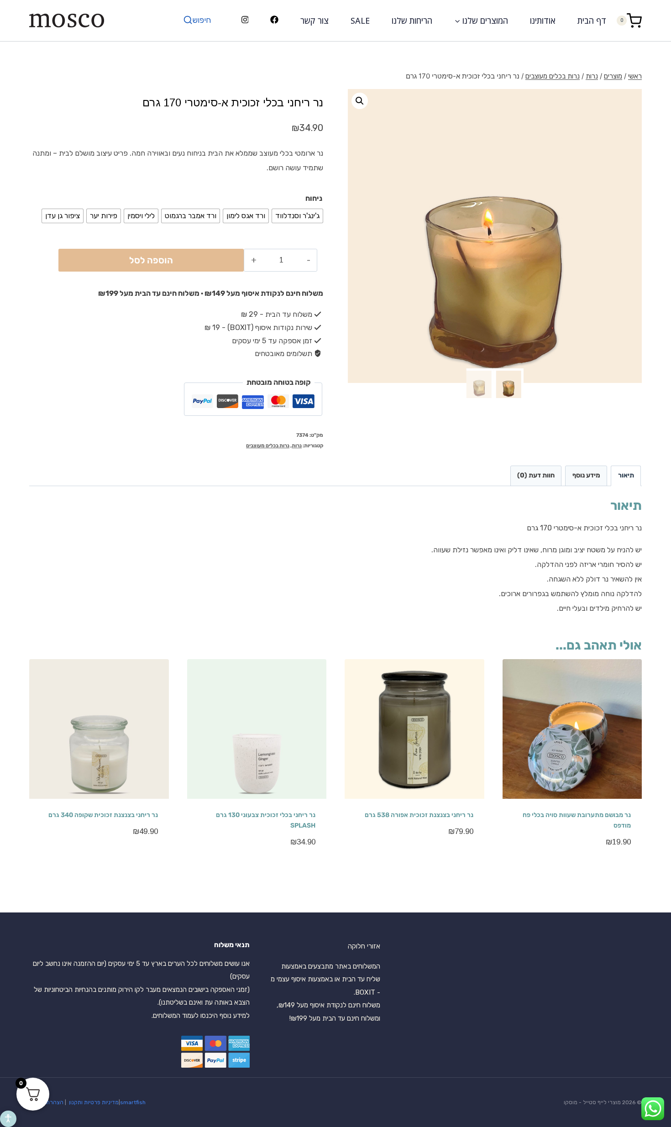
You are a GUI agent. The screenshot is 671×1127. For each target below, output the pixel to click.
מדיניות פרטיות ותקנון (93, 1102)
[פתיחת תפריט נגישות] (8, 1119)
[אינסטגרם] (245, 20)
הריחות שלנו (412, 20)
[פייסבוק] (274, 20)
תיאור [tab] (626, 475)
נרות (297, 446)
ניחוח (313, 198)
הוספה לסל (151, 260)
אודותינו (543, 20)
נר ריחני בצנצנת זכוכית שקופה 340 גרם (103, 815)
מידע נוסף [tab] (586, 475)
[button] (359, 101)
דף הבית (591, 20)
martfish (134, 1102)
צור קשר (314, 20)
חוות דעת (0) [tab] (536, 475)
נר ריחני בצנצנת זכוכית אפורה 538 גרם (419, 815)
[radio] (297, 216)
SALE (360, 20)
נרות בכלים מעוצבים (267, 446)
